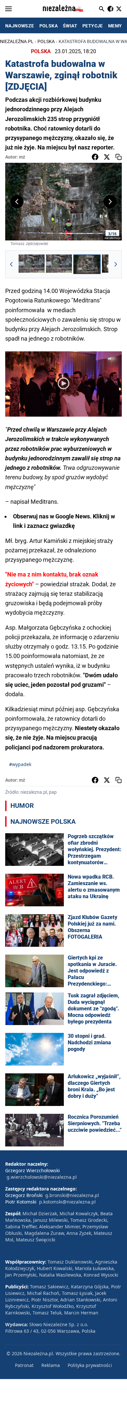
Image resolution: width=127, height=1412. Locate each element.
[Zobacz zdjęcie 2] (59, 264)
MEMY (115, 25)
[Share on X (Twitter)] (107, 157)
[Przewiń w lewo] (11, 264)
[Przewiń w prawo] (115, 264)
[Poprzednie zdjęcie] (16, 201)
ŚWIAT (70, 25)
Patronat (24, 1365)
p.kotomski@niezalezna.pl (67, 1202)
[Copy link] (118, 157)
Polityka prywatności (90, 1365)
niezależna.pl (17, 41)
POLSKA (48, 25)
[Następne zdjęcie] (110, 201)
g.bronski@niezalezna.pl (72, 1195)
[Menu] (8, 9)
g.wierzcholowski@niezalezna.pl (42, 1177)
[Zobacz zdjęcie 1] (32, 264)
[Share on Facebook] (95, 157)
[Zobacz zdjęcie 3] (87, 264)
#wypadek (20, 764)
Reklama (50, 1365)
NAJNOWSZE (19, 25)
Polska (46, 41)
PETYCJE (92, 25)
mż (22, 157)
